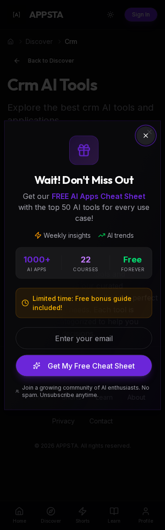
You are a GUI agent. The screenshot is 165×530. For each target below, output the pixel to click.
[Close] (146, 135)
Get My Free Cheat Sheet (91, 365)
